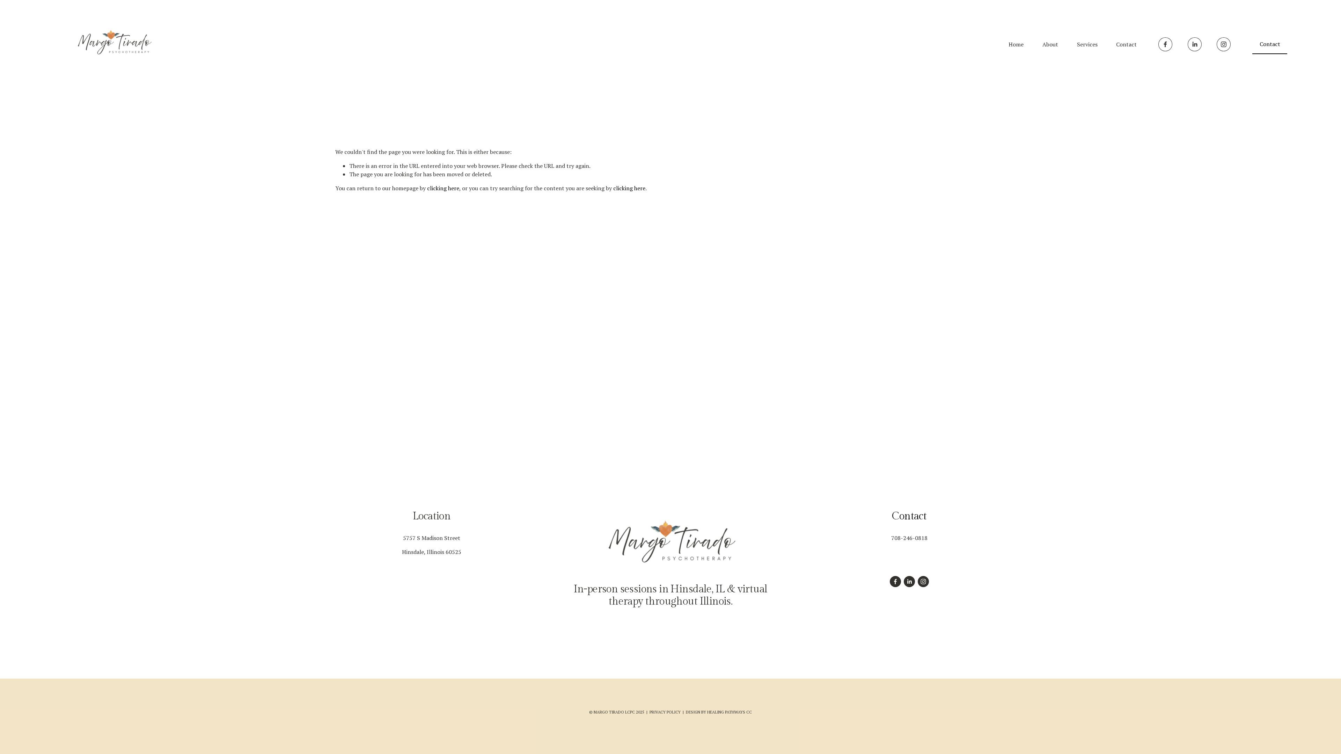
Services (1087, 44)
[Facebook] (1165, 44)
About (1050, 44)
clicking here (443, 188)
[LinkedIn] (1195, 44)
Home (1016, 44)
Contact (1126, 44)
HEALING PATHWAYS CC (729, 712)
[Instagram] (1224, 44)
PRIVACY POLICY (665, 712)
